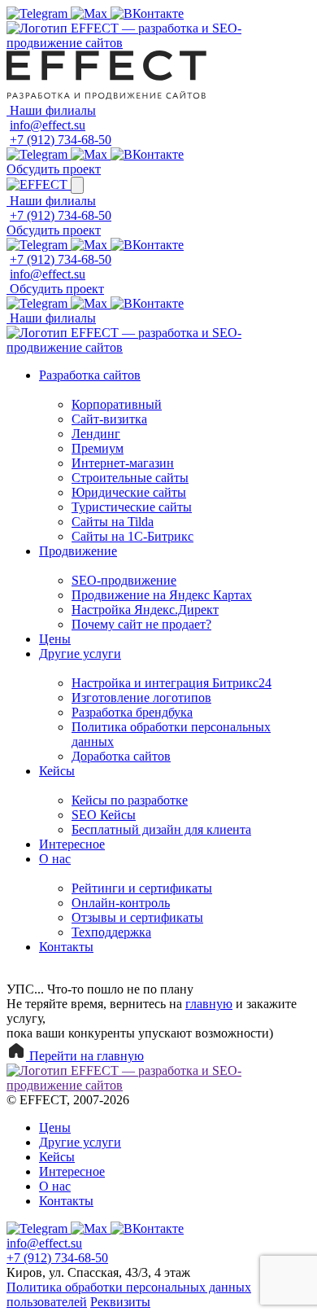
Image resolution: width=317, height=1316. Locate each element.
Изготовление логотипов (141, 697)
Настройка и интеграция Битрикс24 (171, 683)
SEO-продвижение (124, 580)
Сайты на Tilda (113, 522)
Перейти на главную (85, 1056)
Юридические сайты (129, 492)
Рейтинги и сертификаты (142, 888)
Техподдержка (111, 932)
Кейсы (57, 771)
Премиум (98, 448)
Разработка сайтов (90, 375)
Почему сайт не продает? (141, 624)
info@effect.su (47, 125)
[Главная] (158, 43)
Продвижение (78, 551)
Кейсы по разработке (130, 800)
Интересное (72, 844)
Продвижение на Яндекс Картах (162, 595)
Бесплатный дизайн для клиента (161, 829)
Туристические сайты (132, 507)
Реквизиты (120, 1302)
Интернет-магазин (123, 463)
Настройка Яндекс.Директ (145, 609)
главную (208, 1004)
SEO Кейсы (104, 815)
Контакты (66, 947)
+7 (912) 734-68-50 (60, 140)
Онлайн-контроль (121, 903)
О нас (55, 859)
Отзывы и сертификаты (137, 917)
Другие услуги (80, 653)
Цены (55, 639)
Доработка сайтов (121, 756)
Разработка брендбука (132, 712)
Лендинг (96, 434)
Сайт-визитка (109, 419)
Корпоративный (117, 404)
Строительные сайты (130, 478)
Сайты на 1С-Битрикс (132, 536)
